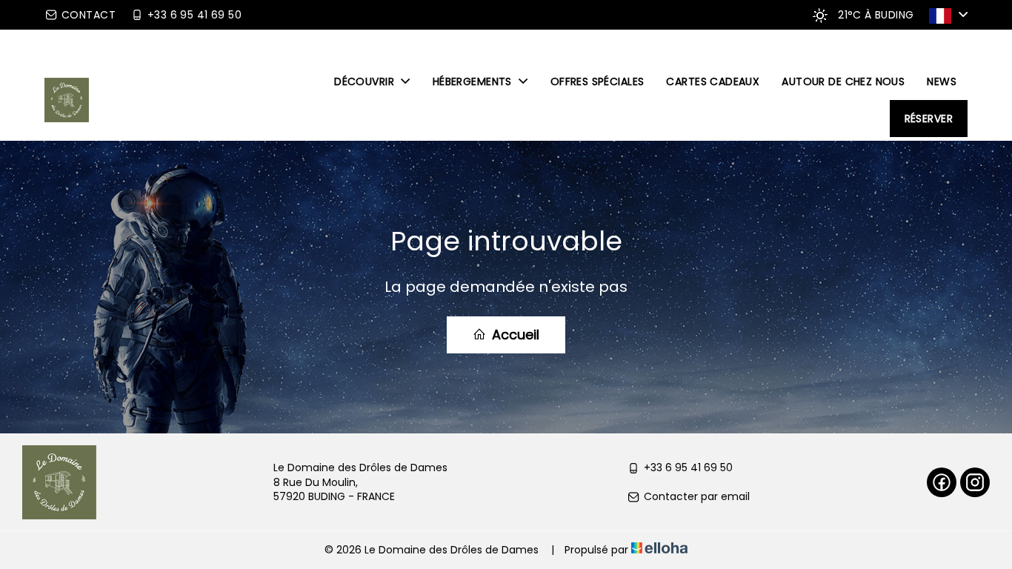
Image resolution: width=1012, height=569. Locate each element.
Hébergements (474, 81)
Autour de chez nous (843, 81)
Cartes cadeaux (712, 81)
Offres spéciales (597, 81)
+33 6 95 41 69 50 (688, 468)
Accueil (513, 334)
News (941, 81)
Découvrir (365, 81)
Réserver (929, 118)
